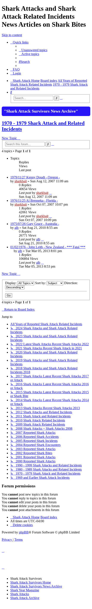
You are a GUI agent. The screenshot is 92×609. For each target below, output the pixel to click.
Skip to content (12, 35)
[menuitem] (33, 50)
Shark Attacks (19, 594)
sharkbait (21, 181)
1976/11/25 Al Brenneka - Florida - (34, 200)
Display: (11, 283)
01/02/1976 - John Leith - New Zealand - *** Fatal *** (47, 247)
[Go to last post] (50, 193)
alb (17, 227)
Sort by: (41, 283)
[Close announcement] (86, 109)
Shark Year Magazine (24, 590)
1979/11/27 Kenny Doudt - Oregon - (35, 177)
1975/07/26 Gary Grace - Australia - (34, 224)
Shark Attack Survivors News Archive (36, 586)
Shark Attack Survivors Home (30, 582)
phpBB (24, 532)
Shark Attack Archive (24, 598)
